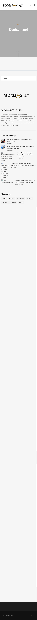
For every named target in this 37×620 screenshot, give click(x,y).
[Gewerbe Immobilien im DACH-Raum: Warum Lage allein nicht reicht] (3, 147)
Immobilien (20, 198)
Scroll (18, 52)
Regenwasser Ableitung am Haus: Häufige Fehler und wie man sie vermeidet (23, 164)
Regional (5, 202)
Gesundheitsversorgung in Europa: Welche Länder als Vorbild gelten (25, 155)
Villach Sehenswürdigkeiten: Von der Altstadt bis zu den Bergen (25, 181)
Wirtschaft (13, 202)
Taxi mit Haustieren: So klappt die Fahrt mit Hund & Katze (19, 140)
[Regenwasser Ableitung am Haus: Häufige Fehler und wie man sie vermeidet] (5, 170)
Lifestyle (29, 198)
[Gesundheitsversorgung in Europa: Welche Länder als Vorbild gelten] (8, 157)
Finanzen (11, 198)
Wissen (21, 202)
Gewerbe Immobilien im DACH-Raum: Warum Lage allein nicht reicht (20, 147)
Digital (4, 198)
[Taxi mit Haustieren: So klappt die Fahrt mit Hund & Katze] (3, 141)
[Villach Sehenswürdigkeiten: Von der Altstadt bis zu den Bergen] (7, 181)
